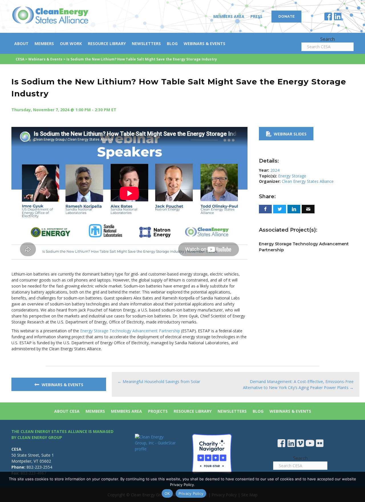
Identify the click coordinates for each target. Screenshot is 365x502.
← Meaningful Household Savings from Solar (158, 381)
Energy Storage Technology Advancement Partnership (130, 330)
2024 (274, 170)
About (21, 43)
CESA (20, 59)
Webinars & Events (204, 43)
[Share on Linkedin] (293, 209)
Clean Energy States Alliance (308, 181)
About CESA (67, 411)
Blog (172, 43)
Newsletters (146, 43)
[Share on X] (279, 209)
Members (44, 43)
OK (167, 493)
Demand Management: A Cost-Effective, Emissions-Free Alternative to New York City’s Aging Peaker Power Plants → (298, 384)
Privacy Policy (191, 493)
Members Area (228, 16)
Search (327, 39)
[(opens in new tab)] (212, 453)
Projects (158, 411)
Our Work (71, 43)
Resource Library (107, 43)
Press (256, 16)
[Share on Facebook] (265, 209)
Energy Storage (292, 176)
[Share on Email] (308, 209)
